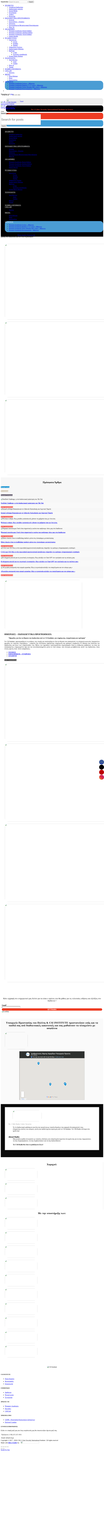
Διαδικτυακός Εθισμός (16, 49)
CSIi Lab (8, 1411)
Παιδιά (15, 45)
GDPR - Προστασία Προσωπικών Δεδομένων (20, 1420)
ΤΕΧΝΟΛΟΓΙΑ (10, 58)
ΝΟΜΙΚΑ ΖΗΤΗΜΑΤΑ (13, 69)
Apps (14, 62)
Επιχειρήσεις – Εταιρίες (16, 22)
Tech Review (13, 60)
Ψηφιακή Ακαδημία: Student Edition (20, 32)
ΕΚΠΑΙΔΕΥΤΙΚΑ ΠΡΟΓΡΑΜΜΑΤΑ (17, 18)
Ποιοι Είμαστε (9, 1379)
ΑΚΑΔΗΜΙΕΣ (10, 29)
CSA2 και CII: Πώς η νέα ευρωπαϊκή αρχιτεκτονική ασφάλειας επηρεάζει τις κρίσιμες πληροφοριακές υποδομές (40, 552)
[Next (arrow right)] (3, 1448)
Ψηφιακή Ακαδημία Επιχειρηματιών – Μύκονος (24, 89)
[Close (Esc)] (1, 1446)
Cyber (15, 52)
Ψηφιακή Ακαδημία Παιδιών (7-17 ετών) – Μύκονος (26, 85)
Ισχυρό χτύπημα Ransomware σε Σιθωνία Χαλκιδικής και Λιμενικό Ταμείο (27, 513)
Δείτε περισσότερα (7, 507)
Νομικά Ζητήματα (7, 495)
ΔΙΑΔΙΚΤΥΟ (9, 5)
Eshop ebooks (13, 36)
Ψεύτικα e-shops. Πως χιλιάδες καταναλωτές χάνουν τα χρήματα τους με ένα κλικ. (29, 522)
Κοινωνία (12, 16)
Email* (4, 1005)
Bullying (12, 51)
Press (10, 78)
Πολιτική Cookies (10, 1422)
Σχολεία (11, 20)
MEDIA (7, 74)
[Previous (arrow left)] (1, 1448)
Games (15, 63)
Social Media (13, 11)
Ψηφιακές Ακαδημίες (12, 1406)
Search (31, 2)
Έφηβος (15, 43)
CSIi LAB (8, 71)
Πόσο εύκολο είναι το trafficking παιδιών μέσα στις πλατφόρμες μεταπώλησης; (28, 542)
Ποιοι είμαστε (22, 235)
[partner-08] (21, 1271)
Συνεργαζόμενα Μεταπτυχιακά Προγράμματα (23, 25)
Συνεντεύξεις (13, 80)
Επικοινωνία (31, 235)
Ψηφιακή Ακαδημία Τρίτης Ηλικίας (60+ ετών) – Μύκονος (28, 87)
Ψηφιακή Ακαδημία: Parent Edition (20, 31)
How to (11, 65)
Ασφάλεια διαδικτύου (16, 7)
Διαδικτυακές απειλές (16, 9)
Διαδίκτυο (8, 1392)
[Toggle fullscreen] (5, 1446)
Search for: (5, 2)
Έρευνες (11, 72)
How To (11, 27)
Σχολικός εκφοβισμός (20, 54)
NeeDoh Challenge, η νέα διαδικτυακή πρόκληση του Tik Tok (22, 503)
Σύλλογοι (12, 23)
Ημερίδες (8, 1409)
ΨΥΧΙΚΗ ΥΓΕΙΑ (11, 38)
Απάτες (11, 14)
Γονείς (15, 42)
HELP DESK (10, 108)
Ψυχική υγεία (5, 487)
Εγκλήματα (12, 13)
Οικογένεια (12, 40)
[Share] (3, 1446)
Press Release (13, 76)
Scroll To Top (5, 1450)
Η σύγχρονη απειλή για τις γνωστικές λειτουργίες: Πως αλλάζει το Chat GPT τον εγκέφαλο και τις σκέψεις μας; (39, 561)
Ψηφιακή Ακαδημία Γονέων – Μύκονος (22, 83)
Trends (11, 67)
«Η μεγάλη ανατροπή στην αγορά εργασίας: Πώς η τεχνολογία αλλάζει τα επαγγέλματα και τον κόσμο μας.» (38, 571)
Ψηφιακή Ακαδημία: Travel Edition (20, 34)
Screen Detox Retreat (16, 56)
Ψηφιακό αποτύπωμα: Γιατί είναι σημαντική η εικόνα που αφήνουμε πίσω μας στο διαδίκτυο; (33, 532)
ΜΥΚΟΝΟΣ (9, 82)
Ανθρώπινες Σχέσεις (15, 47)
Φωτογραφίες (9, 1381)
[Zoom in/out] (8, 1446)
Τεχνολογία (4, 491)
